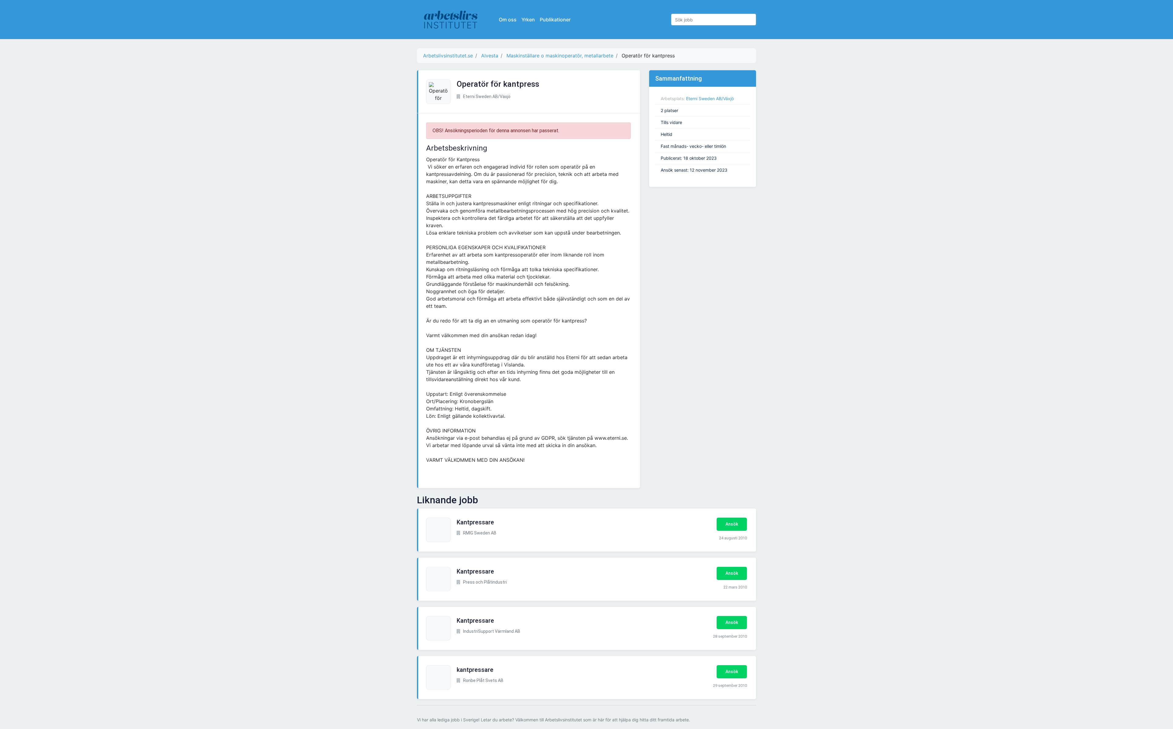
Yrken (528, 19)
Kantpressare (475, 522)
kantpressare (475, 669)
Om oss (508, 19)
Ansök (731, 524)
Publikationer (555, 19)
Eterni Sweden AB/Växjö (710, 98)
